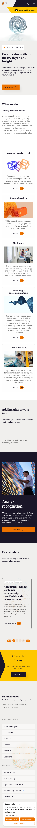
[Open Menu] (33, 3)
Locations (8, 757)
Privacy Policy (9, 778)
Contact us (16, 674)
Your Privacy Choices (12, 790)
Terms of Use (9, 772)
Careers (7, 744)
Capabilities (9, 732)
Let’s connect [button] (9, 87)
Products (7, 738)
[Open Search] (28, 3)
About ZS (7, 751)
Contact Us (8, 797)
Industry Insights (11, 726)
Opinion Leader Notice (13, 784)
